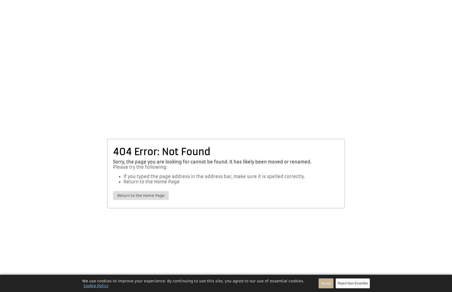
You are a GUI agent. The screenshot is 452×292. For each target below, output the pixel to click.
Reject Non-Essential (353, 283)
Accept (326, 283)
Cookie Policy (96, 285)
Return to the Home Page (151, 181)
